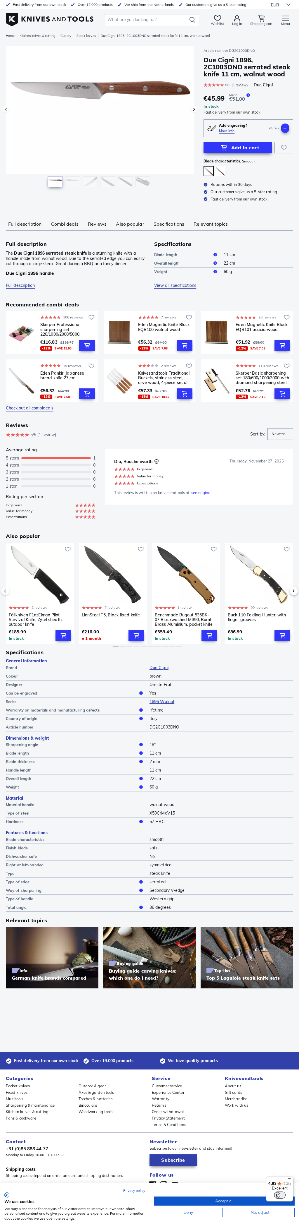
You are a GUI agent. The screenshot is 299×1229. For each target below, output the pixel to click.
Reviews (97, 224)
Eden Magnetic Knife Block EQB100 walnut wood (164, 327)
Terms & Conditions (169, 1124)
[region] (100, 119)
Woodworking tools (96, 1111)
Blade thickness (20, 761)
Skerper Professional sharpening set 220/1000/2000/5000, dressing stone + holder (63, 329)
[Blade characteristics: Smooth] (208, 171)
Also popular (130, 224)
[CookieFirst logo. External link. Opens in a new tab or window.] (6, 1195)
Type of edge (17, 882)
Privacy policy (134, 1190)
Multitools (14, 1098)
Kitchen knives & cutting (37, 36)
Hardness (15, 821)
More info (226, 131)
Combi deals (65, 224)
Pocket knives (18, 1086)
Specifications (169, 224)
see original (201, 492)
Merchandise (236, 1098)
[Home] (49, 18)
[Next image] (194, 109)
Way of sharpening (23, 890)
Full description (25, 224)
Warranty (160, 1098)
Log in (237, 23)
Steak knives (86, 36)
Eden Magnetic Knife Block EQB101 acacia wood (261, 327)
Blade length (165, 254)
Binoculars (88, 1105)
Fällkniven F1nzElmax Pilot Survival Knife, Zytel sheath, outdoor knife (35, 620)
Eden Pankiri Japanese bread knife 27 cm (62, 375)
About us (233, 1086)
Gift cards (233, 1092)
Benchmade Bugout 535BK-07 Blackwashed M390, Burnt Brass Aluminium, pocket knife (184, 620)
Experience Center (168, 1092)
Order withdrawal (168, 1111)
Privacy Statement (168, 1118)
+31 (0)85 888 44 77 (27, 1148)
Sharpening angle (22, 744)
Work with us (236, 1105)
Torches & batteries (96, 1098)
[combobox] (280, 434)
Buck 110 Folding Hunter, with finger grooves (257, 617)
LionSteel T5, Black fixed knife (111, 615)
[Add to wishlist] (283, 147)
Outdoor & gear (92, 1086)
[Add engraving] (285, 128)
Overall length (167, 263)
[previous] (15, 591)
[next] (283, 591)
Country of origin (21, 718)
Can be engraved (21, 693)
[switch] (280, 1195)
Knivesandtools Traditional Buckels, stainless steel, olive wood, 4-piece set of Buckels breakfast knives (164, 378)
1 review (240, 85)
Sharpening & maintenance (30, 1105)
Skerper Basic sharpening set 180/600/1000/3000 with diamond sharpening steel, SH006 (262, 378)
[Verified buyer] (156, 461)
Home (10, 36)
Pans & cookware (21, 1118)
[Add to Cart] (87, 345)
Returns (159, 1105)
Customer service (167, 1086)
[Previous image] (6, 109)
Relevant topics (211, 224)
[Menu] (289, 1179)
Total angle (16, 907)
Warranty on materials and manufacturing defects (53, 710)
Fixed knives (16, 1092)
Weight (161, 271)
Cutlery (66, 36)
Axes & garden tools (96, 1092)
